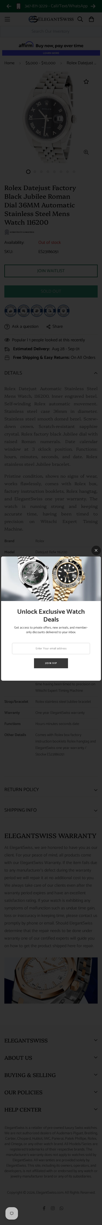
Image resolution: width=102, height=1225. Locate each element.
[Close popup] (96, 550)
